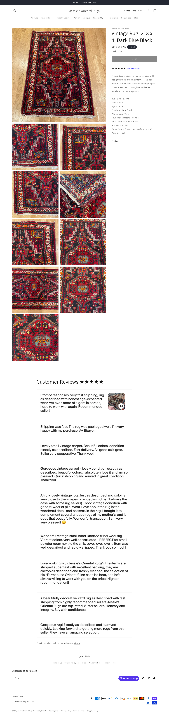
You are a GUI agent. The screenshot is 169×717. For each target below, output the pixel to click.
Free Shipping (117, 51)
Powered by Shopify (40, 711)
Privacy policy (66, 711)
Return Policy (70, 663)
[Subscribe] (56, 678)
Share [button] (116, 141)
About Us (82, 663)
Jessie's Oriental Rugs (25, 711)
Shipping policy (92, 711)
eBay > (77, 643)
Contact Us (57, 663)
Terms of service (78, 711)
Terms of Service (109, 663)
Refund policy (53, 711)
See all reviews (133, 68)
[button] (15, 11)
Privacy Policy (94, 663)
